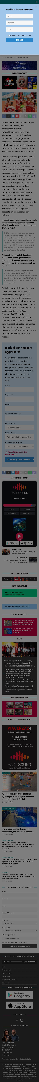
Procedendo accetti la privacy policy (20, 35)
